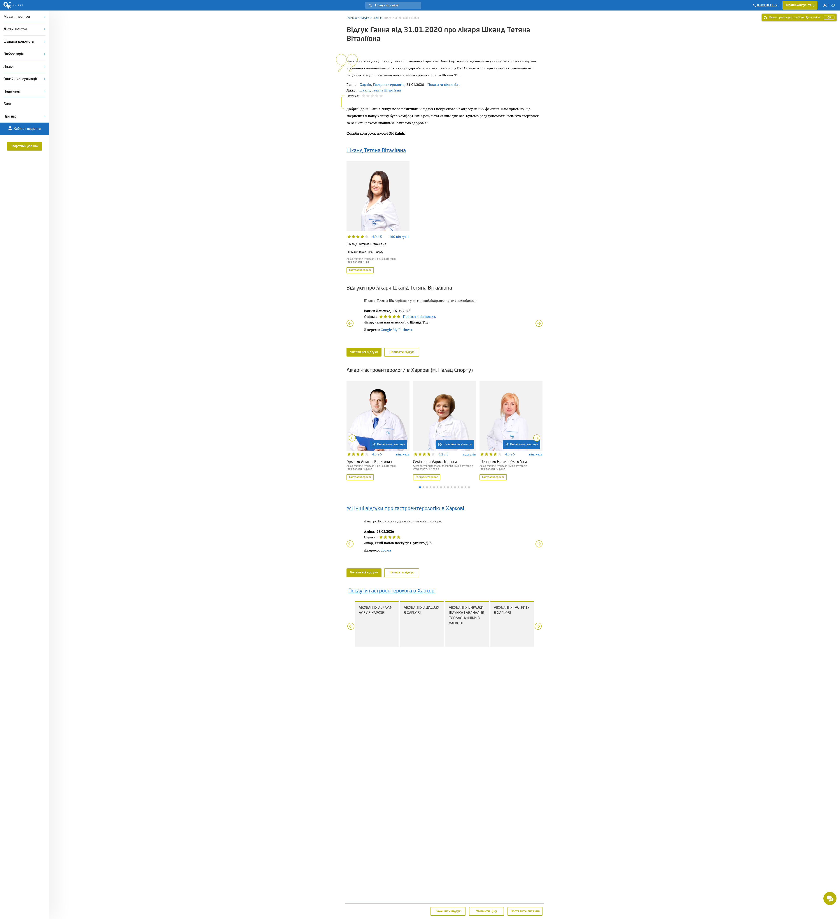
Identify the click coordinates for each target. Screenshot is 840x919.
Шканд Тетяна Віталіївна (380, 90)
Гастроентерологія (388, 84)
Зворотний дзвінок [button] (24, 146)
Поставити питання (525, 911)
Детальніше (813, 17)
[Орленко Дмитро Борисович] (378, 431)
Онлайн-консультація (391, 444)
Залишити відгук (448, 911)
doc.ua (386, 550)
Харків (365, 84)
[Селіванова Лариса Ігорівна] (444, 431)
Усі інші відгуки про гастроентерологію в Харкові (405, 508)
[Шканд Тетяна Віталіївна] (378, 217)
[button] (393, 5)
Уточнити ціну (486, 911)
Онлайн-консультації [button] (800, 5)
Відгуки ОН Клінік (371, 17)
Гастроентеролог (360, 270)
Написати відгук (401, 352)
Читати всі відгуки (364, 352)
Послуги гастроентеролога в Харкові (392, 591)
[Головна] (13, 5)
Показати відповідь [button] (443, 84)
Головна (351, 17)
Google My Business (396, 329)
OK (829, 17)
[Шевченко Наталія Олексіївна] (511, 431)
